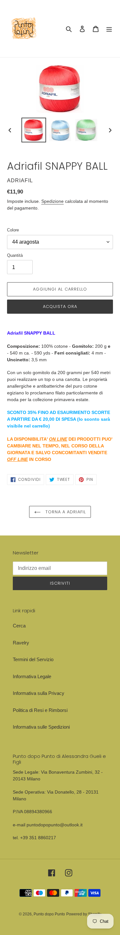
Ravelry (21, 642)
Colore (13, 230)
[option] (34, 130)
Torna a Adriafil (65, 512)
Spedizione (52, 201)
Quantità (15, 255)
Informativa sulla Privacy (38, 693)
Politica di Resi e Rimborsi (40, 710)
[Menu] (109, 29)
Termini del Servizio (33, 659)
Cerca (19, 625)
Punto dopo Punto (49, 914)
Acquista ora (60, 306)
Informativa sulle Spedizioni (41, 727)
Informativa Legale (32, 676)
